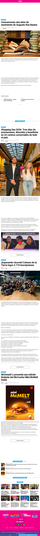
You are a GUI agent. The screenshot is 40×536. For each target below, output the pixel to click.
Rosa (6, 383)
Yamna (6, 141)
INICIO (7, 527)
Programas (16, 527)
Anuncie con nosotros (29, 527)
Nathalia (4, 28)
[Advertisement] (20, 11)
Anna (6, 268)
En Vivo (11, 527)
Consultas (21, 527)
